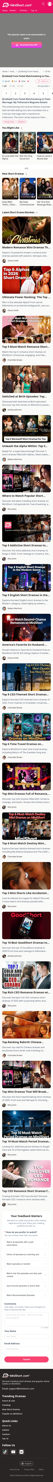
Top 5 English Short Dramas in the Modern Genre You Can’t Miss (25, 595)
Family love (9, 121)
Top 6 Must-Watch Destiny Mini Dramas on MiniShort (23, 843)
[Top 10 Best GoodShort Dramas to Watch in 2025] (26, 925)
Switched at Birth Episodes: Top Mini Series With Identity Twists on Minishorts (25, 396)
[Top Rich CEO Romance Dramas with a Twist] (26, 975)
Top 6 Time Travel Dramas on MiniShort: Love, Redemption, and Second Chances (25, 744)
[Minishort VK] (21, 1452)
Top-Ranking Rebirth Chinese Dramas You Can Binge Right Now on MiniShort (24, 1042)
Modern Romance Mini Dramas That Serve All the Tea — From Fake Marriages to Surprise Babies (26, 247)
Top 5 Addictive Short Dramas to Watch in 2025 (24, 545)
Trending (6, 1405)
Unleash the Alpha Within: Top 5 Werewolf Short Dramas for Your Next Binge (24, 446)
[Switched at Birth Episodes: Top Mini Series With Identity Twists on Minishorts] (26, 379)
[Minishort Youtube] (13, 1452)
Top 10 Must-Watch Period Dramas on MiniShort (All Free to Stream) (25, 1141)
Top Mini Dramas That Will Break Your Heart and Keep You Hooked (24, 1092)
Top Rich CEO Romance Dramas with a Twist (26, 992)
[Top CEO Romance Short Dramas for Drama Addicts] (26, 1174)
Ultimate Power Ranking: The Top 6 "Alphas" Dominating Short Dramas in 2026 (26, 297)
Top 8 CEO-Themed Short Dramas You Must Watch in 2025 (24, 694)
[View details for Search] (43, 3)
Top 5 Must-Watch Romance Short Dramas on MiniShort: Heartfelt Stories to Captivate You (24, 347)
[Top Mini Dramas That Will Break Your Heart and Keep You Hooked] (26, 1074)
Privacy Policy (29, 1469)
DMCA (41, 1469)
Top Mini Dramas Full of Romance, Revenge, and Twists (25, 794)
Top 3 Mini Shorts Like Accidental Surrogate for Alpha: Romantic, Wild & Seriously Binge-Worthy (26, 893)
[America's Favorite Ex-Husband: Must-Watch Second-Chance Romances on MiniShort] (26, 627)
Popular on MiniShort (12, 1413)
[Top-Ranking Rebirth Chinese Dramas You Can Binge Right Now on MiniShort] (26, 1025)
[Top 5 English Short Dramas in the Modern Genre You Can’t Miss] (26, 578)
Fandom (6, 1434)
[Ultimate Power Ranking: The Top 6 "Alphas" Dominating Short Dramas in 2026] (26, 280)
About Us (6, 1425)
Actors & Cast (8, 1400)
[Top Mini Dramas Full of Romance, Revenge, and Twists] (26, 776)
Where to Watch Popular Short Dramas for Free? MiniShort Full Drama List (23, 496)
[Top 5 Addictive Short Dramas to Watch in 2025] (26, 528)
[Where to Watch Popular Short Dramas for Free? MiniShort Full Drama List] (26, 478)
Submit (5, 1430)
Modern (21, 121)
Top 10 (5, 1438)
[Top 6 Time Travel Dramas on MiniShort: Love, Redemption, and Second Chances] (26, 727)
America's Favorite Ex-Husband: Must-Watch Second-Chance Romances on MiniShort (23, 645)
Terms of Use (15, 1469)
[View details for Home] (26, 5)
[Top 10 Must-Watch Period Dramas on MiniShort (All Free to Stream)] (26, 1124)
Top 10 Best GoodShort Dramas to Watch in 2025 (24, 943)
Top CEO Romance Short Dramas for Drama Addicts (26, 1191)
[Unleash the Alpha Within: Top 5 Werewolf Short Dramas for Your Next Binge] (26, 429)
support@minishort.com (21, 1388)
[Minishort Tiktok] (5, 1452)
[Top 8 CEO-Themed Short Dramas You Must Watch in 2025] (26, 677)
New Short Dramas (11, 1409)
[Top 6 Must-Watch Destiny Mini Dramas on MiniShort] (26, 826)
